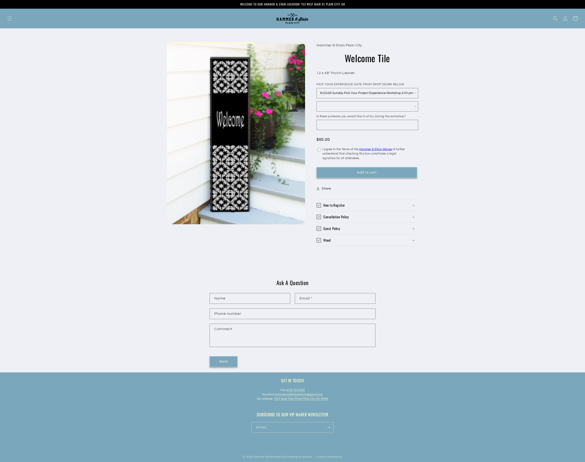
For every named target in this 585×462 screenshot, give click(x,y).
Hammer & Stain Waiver (375, 149)
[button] (10, 18)
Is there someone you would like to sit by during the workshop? (361, 116)
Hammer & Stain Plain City (270, 457)
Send (223, 361)
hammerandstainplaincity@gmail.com (299, 394)
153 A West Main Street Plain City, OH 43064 (301, 399)
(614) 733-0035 (295, 390)
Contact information (329, 457)
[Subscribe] (328, 427)
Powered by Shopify (299, 457)
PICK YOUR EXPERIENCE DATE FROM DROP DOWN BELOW (360, 84)
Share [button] (326, 188)
